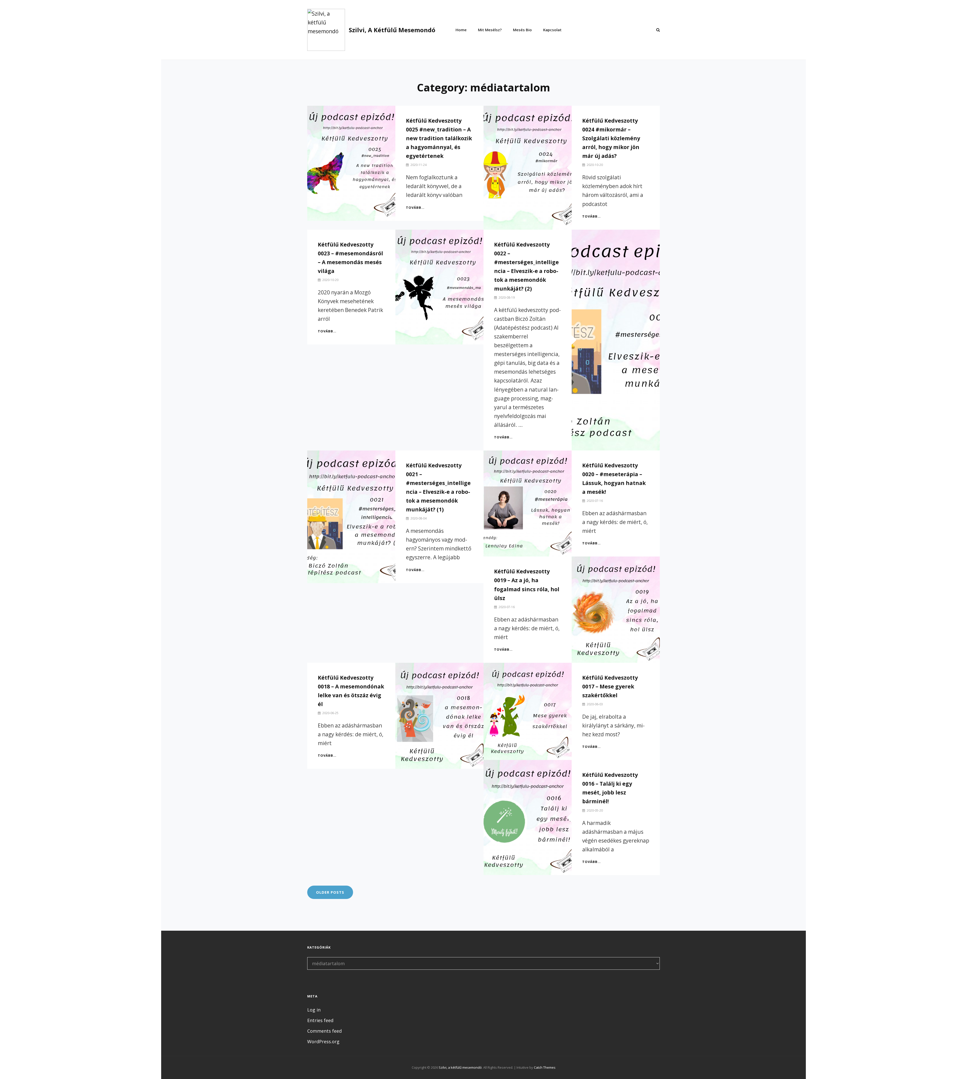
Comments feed (324, 1031)
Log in (314, 1010)
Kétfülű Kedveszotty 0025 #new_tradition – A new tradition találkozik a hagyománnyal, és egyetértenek (439, 138)
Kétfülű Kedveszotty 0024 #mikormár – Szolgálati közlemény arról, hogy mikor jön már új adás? (611, 138)
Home (461, 29)
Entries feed (320, 1020)
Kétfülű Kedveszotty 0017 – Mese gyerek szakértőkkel (610, 686)
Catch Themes (545, 1067)
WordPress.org (323, 1041)
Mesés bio (522, 29)
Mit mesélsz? (490, 29)
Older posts (330, 892)
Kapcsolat (552, 29)
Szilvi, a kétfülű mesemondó (392, 30)
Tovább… (415, 207)
